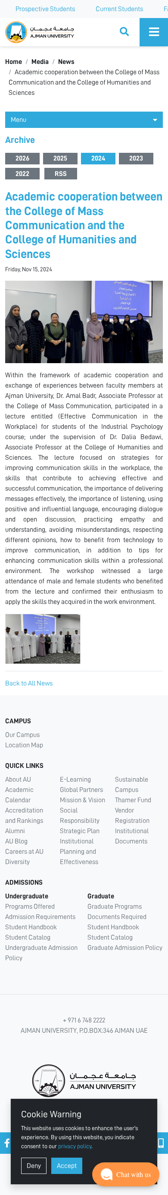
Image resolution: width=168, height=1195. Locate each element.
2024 (98, 158)
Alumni (15, 831)
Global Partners (81, 789)
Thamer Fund (133, 800)
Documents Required (116, 916)
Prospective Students (45, 9)
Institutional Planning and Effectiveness (79, 851)
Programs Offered (30, 906)
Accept (67, 1165)
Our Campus (22, 734)
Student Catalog (27, 937)
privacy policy (74, 1146)
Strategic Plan (80, 831)
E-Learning (75, 779)
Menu (18, 119)
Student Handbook (31, 927)
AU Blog (16, 841)
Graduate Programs (114, 906)
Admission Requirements (40, 916)
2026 (22, 158)
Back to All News (29, 683)
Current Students (119, 9)
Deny (34, 1165)
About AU (18, 779)
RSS (61, 173)
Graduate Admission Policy (124, 947)
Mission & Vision (82, 800)
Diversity (17, 861)
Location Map (24, 745)
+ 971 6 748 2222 (84, 1020)
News (66, 61)
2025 (60, 158)
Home (13, 61)
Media (40, 61)
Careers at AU (24, 851)
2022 (22, 173)
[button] (125, 1174)
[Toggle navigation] (154, 32)
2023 (136, 158)
